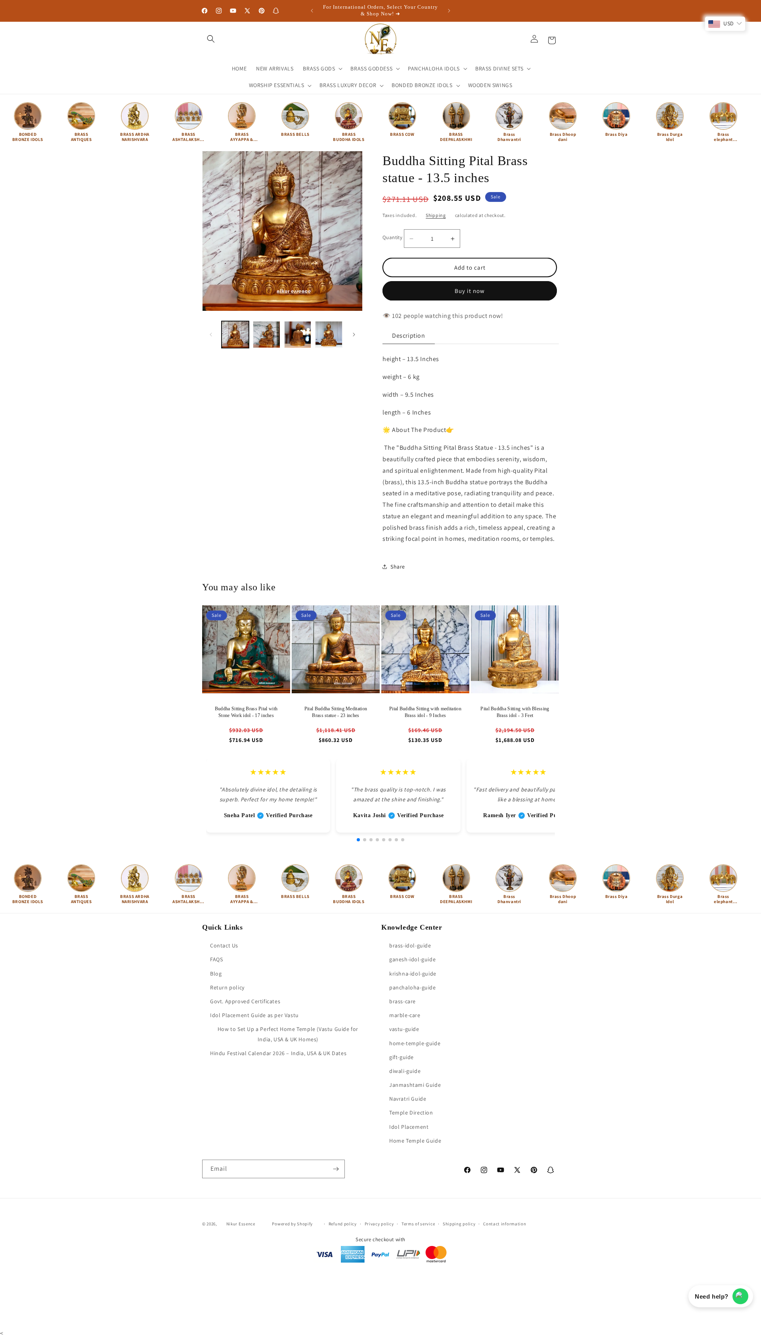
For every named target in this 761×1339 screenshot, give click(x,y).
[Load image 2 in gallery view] (266, 334)
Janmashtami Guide (415, 1084)
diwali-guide (405, 1071)
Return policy (227, 987)
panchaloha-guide (412, 987)
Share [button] (397, 566)
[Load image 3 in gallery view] (298, 334)
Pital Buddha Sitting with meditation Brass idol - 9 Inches (425, 712)
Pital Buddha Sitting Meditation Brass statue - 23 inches (335, 712)
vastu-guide (404, 1029)
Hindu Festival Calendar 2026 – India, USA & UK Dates (278, 1053)
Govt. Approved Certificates (245, 1001)
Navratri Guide (407, 1098)
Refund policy (343, 1224)
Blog (216, 973)
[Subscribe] (335, 1169)
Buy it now (470, 291)
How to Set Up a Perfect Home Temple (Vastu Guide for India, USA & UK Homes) (288, 1033)
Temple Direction (411, 1112)
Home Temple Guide (415, 1140)
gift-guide (401, 1057)
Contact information (504, 1224)
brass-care (402, 1001)
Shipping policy (459, 1224)
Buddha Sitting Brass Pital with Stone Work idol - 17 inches (246, 712)
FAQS (216, 959)
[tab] (408, 336)
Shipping (436, 215)
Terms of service (418, 1224)
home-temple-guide (414, 1043)
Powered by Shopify (292, 1224)
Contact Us (224, 945)
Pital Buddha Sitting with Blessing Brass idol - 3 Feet (514, 712)
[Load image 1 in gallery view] (235, 334)
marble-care (405, 1015)
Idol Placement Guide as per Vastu (254, 1015)
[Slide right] (354, 334)
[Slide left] (211, 334)
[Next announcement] (449, 10)
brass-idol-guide (410, 945)
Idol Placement (408, 1126)
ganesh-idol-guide (412, 959)
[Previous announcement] (312, 10)
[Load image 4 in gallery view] (328, 334)
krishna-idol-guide (412, 973)
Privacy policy (379, 1224)
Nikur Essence (240, 1224)
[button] (211, 39)
